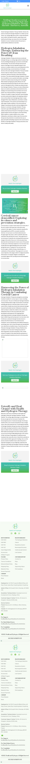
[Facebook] (15, 533)
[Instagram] (11, 533)
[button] (28, 5)
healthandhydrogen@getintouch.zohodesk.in (13, 619)
